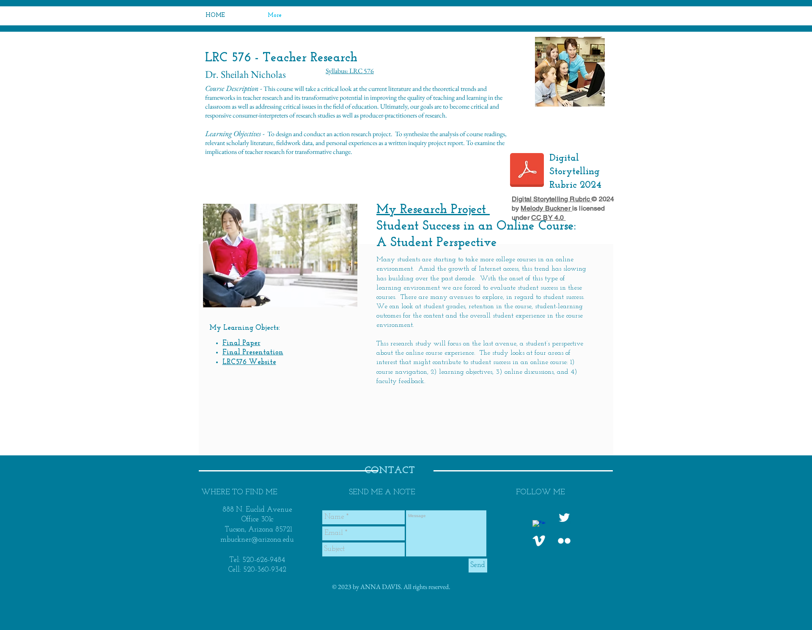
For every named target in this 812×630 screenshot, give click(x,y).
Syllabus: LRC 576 (350, 70)
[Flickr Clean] (564, 540)
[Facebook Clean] (538, 526)
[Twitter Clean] (564, 517)
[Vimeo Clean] (538, 540)
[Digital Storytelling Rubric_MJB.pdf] (527, 171)
